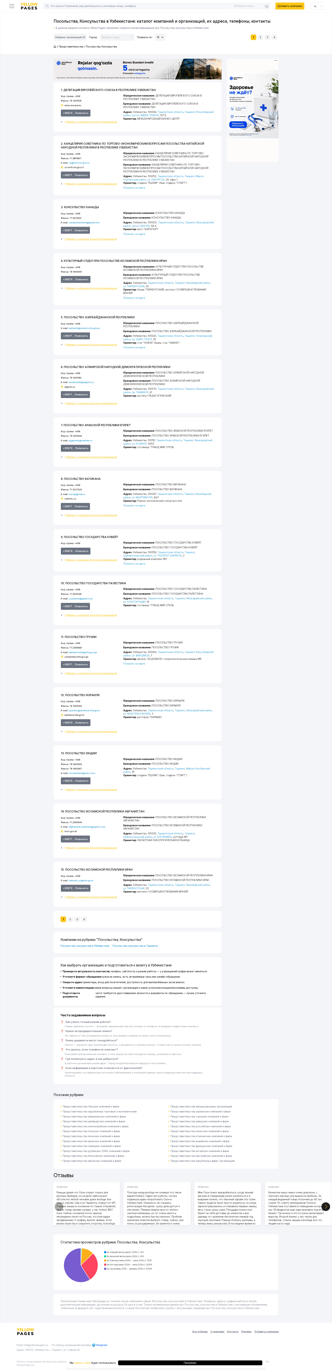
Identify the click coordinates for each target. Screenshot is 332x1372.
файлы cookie (82, 1362)
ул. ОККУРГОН (155, 179)
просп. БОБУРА (141, 225)
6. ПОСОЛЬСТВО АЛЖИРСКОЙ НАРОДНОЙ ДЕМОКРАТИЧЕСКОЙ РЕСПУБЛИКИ (115, 367)
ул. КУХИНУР (139, 443)
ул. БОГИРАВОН (163, 836)
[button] (91, 122)
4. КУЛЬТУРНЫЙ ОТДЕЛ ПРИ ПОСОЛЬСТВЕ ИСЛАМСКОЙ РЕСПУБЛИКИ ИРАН (114, 261)
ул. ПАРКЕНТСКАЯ (133, 286)
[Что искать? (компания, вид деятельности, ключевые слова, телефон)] (47, 6)
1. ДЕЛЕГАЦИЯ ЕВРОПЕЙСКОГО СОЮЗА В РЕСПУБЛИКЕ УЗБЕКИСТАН (108, 90)
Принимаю (190, 1362)
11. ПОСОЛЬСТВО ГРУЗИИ (78, 637)
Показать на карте (134, 187)
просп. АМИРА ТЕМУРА (145, 115)
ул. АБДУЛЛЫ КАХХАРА (136, 713)
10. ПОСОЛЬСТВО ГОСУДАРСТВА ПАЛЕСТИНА (93, 583)
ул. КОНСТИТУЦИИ (134, 601)
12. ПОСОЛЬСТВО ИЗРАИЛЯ (80, 695)
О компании (217, 1331)
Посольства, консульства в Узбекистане (85, 945)
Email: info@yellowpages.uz (32, 1345)
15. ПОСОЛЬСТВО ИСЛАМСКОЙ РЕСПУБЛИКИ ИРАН (97, 869)
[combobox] (251, 5)
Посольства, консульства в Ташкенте (135, 945)
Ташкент (190, 111)
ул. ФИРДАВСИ (140, 655)
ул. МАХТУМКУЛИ (142, 497)
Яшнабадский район (198, 282)
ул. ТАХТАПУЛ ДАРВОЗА (168, 555)
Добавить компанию (290, 5)
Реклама (246, 1331)
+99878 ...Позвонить (75, 112)
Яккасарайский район (199, 598)
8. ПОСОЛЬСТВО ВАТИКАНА (81, 479)
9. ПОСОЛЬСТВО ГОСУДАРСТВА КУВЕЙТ (89, 537)
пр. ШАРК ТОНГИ (142, 339)
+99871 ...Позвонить (75, 175)
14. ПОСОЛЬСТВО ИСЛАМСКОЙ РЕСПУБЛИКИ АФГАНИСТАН (102, 811)
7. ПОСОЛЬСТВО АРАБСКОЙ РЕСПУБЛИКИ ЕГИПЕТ (96, 425)
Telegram (101, 1345)
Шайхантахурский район (137, 555)
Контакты (232, 1331)
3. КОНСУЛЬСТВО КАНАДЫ (80, 207)
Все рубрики (200, 1331)
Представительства (71, 46)
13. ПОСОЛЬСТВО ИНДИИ (79, 753)
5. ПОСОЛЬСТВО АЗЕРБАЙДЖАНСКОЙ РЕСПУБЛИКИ (98, 317)
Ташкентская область (170, 111)
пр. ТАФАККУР (140, 392)
